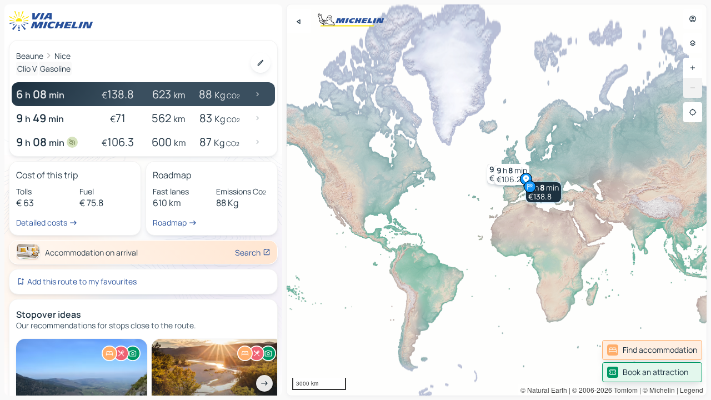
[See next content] (264, 383)
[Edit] (261, 63)
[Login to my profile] (692, 19)
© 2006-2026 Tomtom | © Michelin (623, 389)
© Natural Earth (543, 389)
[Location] (692, 112)
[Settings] (692, 43)
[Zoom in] (692, 68)
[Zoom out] (692, 88)
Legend (691, 389)
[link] (652, 350)
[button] (543, 192)
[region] (497, 200)
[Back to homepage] (53, 21)
